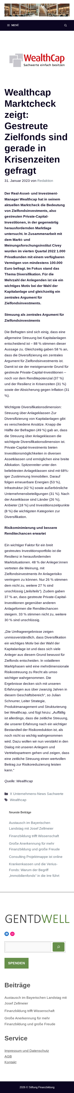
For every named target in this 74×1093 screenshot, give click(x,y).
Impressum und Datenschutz (26, 1051)
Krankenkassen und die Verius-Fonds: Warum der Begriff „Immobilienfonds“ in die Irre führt (34, 870)
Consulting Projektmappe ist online (36, 857)
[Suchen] (58, 947)
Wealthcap (18, 800)
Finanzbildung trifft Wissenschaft (34, 836)
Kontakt (10, 1062)
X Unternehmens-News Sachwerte (36, 794)
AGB (8, 1056)
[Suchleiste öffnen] (65, 25)
